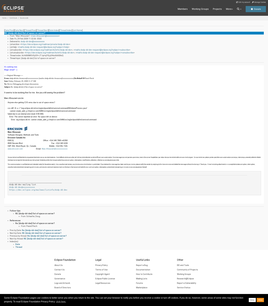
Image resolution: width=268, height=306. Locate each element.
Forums (139, 283)
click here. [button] (61, 301)
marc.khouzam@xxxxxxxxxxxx (45, 36)
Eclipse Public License (105, 279)
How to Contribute (144, 274)
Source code (24, 18)
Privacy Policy (101, 265)
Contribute (13, 18)
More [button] (228, 9)
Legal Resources (102, 283)
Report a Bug (142, 265)
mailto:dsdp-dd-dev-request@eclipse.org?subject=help (43, 47)
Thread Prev (30, 30)
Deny (252, 300)
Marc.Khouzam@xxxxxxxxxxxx (55, 149)
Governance (59, 279)
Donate (257, 9)
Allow (260, 300)
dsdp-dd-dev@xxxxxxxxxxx (33, 41)
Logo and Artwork (62, 283)
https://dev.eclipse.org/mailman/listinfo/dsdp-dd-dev (47, 50)
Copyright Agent (102, 274)
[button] (239, 9)
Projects (217, 9)
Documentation (143, 270)
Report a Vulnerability (186, 283)
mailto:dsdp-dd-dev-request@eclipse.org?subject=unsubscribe (105, 53)
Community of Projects (187, 270)
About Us (58, 265)
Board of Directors (62, 287)
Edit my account (244, 2)
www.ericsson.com (15, 149)
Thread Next (42, 30)
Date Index (54, 30)
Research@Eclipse (185, 279)
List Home (77, 30)
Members (183, 9)
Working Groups (200, 9)
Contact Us (59, 270)
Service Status (183, 287)
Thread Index (65, 30)
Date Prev (9, 30)
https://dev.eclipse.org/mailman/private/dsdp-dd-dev (45, 44)
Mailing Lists (141, 279)
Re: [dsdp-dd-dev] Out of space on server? (35, 223)
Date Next (19, 30)
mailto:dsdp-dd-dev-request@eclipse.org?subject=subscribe (102, 50)
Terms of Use (101, 270)
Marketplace (141, 287)
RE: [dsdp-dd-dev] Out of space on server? (35, 213)
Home (4, 18)
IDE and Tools (183, 265)
